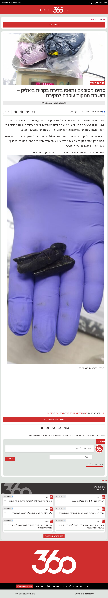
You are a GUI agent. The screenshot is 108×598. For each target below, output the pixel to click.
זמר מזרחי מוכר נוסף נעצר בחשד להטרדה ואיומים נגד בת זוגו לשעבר (81, 526)
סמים (67, 413)
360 (103, 19)
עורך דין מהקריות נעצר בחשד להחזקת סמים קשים (81, 513)
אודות (89, 586)
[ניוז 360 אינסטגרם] (44, 10)
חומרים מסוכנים (76, 413)
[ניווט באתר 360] (67, 10)
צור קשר (39, 586)
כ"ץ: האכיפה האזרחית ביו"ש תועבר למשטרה (32, 513)
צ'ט (105, 2)
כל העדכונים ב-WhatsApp (54, 103)
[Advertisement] (54, 391)
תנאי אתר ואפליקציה (74, 586)
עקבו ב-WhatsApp (24, 586)
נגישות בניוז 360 (54, 586)
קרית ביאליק (59, 413)
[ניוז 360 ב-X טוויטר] (48, 10)
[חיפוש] (91, 3)
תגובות (7, 111)
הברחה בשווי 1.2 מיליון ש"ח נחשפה (88, 501)
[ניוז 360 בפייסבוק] (40, 10)
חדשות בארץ (96, 19)
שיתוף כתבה (54, 24)
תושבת (50, 413)
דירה (85, 413)
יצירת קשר (97, 2)
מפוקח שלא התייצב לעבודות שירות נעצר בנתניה (30, 501)
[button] (33, 112)
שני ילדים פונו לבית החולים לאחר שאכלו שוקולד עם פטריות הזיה (30, 526)
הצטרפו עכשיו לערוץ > (54, 419)
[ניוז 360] (58, 10)
